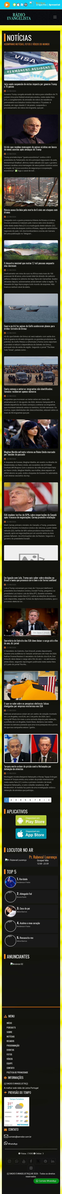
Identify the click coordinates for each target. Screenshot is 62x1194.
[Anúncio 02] (30, 977)
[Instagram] (9, 1161)
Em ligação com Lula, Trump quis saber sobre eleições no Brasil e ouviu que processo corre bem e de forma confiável (30, 579)
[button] (55, 17)
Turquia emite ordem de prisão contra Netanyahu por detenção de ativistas (27, 767)
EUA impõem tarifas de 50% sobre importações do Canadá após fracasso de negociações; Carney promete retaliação (30, 516)
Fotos (9, 1054)
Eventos (10, 1049)
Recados (10, 1041)
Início (9, 1023)
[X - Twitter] (38, 1161)
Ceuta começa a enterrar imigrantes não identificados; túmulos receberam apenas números (28, 390)
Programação (13, 1045)
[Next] (44, 800)
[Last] (48, 800)
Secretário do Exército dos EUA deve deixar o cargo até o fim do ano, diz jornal (31, 642)
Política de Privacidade (17, 1072)
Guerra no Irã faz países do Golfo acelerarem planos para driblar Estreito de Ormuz (29, 327)
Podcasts (11, 1027)
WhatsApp (12, 1144)
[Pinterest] (45, 1161)
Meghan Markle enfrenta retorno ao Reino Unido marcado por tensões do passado (29, 453)
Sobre (9, 1032)
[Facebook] (31, 1161)
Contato (10, 1067)
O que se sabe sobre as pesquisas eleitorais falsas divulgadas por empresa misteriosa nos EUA (26, 704)
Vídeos (10, 1058)
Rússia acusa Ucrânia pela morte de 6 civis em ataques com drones (31, 211)
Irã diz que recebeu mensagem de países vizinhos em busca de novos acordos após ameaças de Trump (30, 148)
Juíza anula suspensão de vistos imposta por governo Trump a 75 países (30, 85)
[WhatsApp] (17, 1161)
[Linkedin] (53, 1161)
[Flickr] (31, 1168)
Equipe (9, 1063)
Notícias (11, 1036)
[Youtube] (24, 1161)
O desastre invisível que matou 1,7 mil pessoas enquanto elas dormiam (29, 264)
